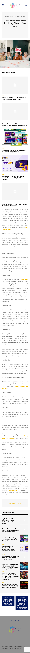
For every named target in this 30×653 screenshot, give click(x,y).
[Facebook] (11, 620)
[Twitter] (18, 620)
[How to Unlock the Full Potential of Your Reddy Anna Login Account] (24, 585)
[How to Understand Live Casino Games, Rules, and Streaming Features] (15, 111)
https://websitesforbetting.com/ (15, 503)
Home (7, 16)
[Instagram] (15, 620)
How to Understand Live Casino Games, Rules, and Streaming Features (15, 124)
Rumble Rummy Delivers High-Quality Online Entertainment (15, 205)
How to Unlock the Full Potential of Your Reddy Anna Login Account (10, 585)
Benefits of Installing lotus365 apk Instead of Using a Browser (13, 151)
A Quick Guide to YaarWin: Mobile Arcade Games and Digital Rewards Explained (14, 177)
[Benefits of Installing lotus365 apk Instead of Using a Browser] (15, 137)
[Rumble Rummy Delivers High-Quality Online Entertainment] (15, 191)
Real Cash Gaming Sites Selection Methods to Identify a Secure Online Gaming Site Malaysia (10, 567)
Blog (3, 174)
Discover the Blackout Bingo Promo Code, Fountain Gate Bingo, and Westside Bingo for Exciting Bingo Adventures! (22, 603)
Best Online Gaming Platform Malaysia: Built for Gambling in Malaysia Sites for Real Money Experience (10, 576)
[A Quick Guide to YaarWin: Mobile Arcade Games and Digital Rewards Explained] (15, 163)
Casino (3, 95)
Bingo (11, 16)
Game (3, 202)
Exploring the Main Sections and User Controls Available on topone (14, 98)
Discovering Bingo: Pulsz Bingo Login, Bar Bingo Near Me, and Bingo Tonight (8, 601)
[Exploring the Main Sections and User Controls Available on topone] (15, 85)
